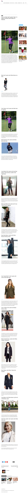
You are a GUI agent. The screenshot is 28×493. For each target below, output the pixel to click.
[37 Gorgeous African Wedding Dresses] (23, 28)
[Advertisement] (14, 9)
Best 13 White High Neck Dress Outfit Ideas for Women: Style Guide (14, 467)
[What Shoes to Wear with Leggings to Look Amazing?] (23, 50)
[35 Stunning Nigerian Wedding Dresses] (23, 42)
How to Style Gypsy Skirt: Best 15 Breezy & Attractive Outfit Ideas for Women (5, 467)
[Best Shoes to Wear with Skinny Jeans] (23, 58)
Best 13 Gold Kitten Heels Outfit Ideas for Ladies (15, 482)
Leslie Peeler (7, 470)
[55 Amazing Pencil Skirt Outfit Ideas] (23, 35)
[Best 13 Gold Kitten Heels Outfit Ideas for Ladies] (15, 479)
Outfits (2, 15)
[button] (26, 3)
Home (2, 14)
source (2, 91)
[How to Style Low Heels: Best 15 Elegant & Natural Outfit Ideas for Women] (3, 479)
